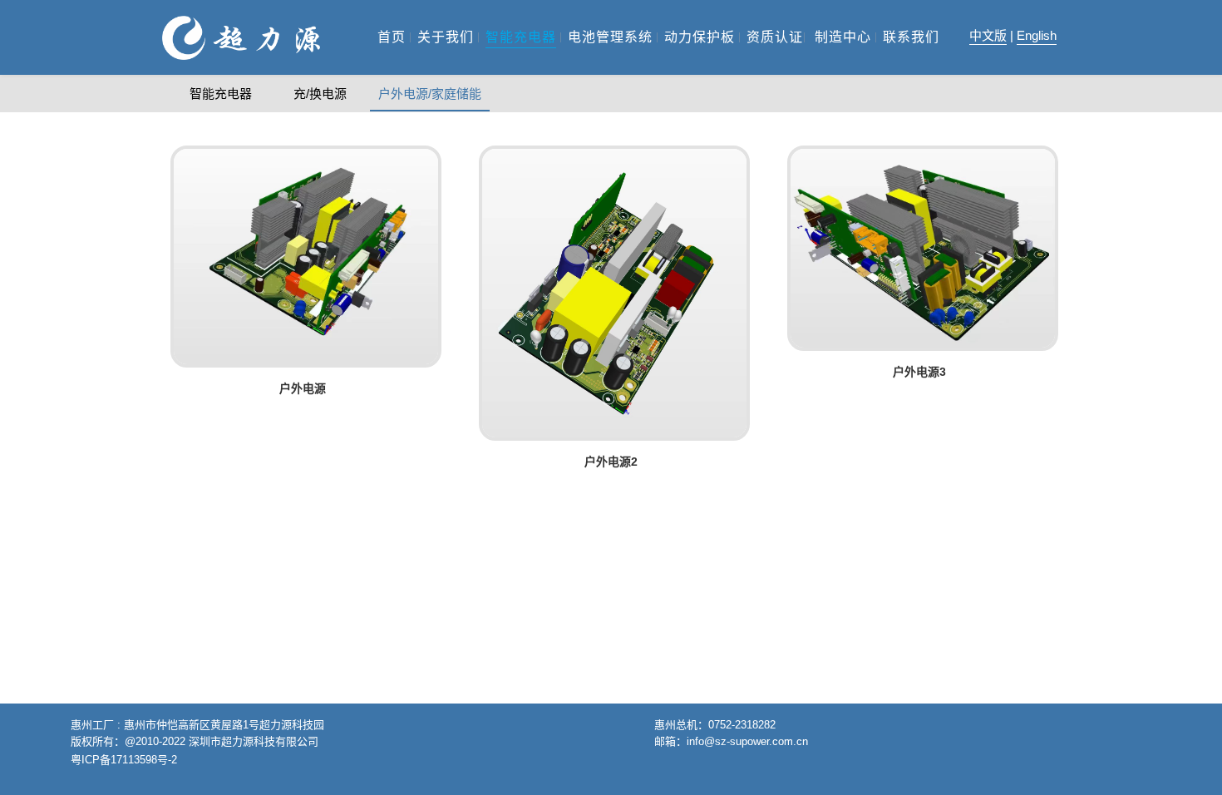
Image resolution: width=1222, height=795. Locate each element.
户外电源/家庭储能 (429, 93)
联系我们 (911, 37)
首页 (391, 37)
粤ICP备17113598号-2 (124, 759)
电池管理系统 (610, 37)
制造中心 (843, 37)
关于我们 (445, 37)
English (1037, 35)
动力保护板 (699, 37)
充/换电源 (320, 93)
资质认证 (775, 37)
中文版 (988, 35)
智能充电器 (520, 37)
